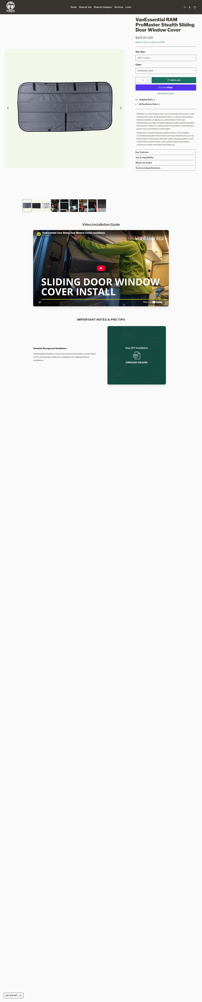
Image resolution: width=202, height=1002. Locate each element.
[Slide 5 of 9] (64, 205)
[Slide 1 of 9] (27, 205)
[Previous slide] (7, 108)
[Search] (184, 7)
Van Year (140, 51)
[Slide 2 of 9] (36, 205)
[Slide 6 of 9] (74, 205)
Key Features (142, 152)
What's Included (143, 162)
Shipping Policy (146, 99)
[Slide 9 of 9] (102, 205)
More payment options (166, 93)
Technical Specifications (147, 168)
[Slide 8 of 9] (92, 205)
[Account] (189, 7)
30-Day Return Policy (148, 104)
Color (138, 64)
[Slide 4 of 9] (55, 205)
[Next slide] (121, 108)
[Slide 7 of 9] (83, 205)
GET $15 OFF (12, 995)
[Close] (20, 996)
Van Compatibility (144, 157)
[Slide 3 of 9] (45, 205)
